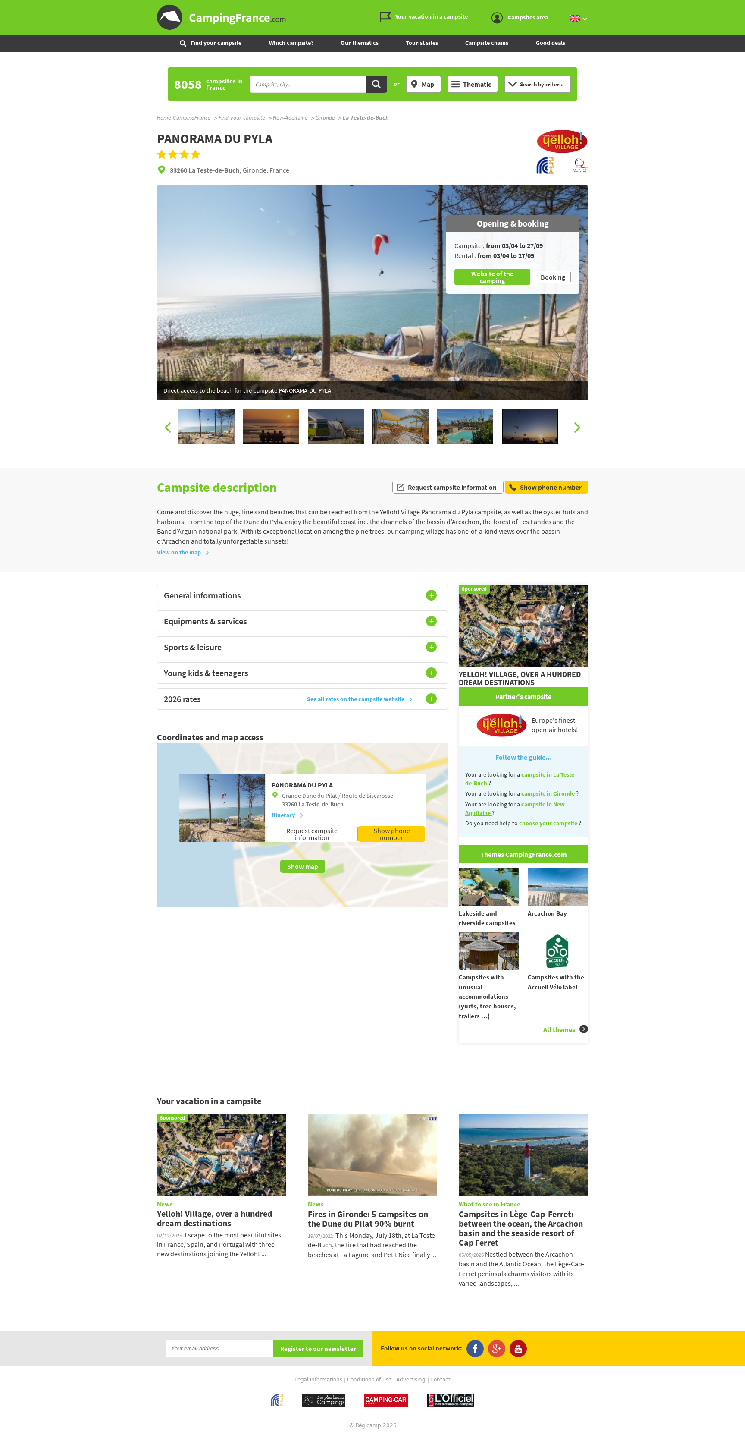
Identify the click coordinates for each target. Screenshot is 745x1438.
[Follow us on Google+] (496, 1348)
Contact (440, 1380)
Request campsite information (452, 487)
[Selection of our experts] (562, 151)
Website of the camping (492, 277)
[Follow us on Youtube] (518, 1348)
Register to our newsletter (318, 1348)
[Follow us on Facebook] (475, 1348)
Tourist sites (422, 43)
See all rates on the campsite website (355, 699)
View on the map (179, 552)
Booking (553, 277)
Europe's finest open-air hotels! (555, 725)
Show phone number (391, 834)
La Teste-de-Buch (321, 804)
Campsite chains (486, 43)
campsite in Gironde (548, 793)
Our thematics (360, 43)
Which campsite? (291, 43)
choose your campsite (548, 823)
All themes (559, 1029)
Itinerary (283, 815)
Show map (302, 866)
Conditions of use (369, 1380)
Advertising (411, 1380)
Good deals (550, 43)
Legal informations (318, 1380)
